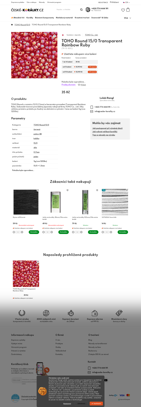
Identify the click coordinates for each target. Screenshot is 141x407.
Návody (42, 2)
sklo (35, 148)
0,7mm (36, 152)
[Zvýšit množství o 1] (22, 232)
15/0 (35, 143)
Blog (90, 340)
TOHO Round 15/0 (41, 125)
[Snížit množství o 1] (14, 232)
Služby (58, 347)
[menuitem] (17, 17)
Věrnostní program (54, 2)
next (128, 218)
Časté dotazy (16, 354)
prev (13, 218)
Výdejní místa (16, 344)
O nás (58, 340)
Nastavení (67, 404)
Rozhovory (92, 351)
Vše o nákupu (31, 2)
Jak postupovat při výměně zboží (107, 128)
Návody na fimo (94, 347)
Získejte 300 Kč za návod (98, 354)
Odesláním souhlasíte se (30, 381)
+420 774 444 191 (99, 9)
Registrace (103, 2)
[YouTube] (106, 380)
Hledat (81, 9)
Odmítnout (81, 403)
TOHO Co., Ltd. (91, 35)
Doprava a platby (18, 340)
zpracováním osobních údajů (30, 382)
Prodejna (59, 344)
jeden (36, 157)
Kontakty (59, 354)
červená (37, 129)
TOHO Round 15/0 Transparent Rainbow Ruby (24, 290)
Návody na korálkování (97, 344)
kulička (36, 138)
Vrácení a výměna (18, 351)
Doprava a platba (17, 2)
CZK (126, 2)
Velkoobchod (61, 351)
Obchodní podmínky (28, 396)
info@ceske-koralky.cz (105, 111)
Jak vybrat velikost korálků (104, 132)
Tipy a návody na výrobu (103, 135)
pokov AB (38, 134)
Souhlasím (97, 403)
